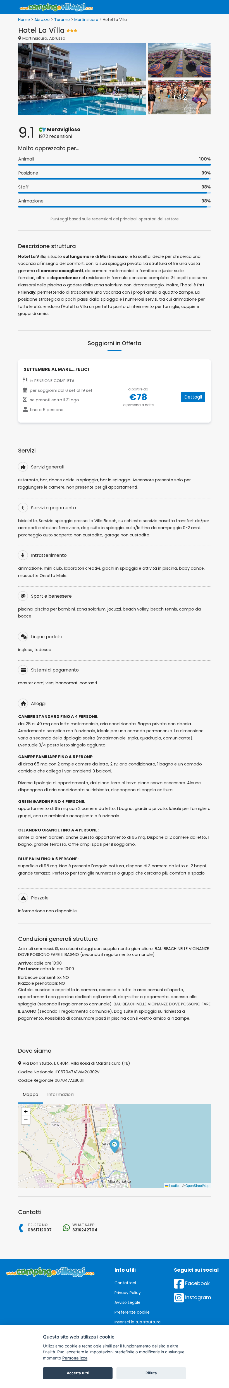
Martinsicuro (86, 19)
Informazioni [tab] (60, 1094)
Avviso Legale (127, 1302)
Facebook (197, 1283)
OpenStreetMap (197, 1185)
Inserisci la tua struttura (138, 1322)
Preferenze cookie (132, 1312)
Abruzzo (42, 19)
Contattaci (125, 1283)
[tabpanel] (114, 1146)
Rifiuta (151, 1373)
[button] (114, 1146)
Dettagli (193, 397)
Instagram (197, 1297)
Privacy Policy (128, 1292)
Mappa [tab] (30, 1094)
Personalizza (74, 1358)
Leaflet (174, 1185)
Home (24, 19)
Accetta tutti (78, 1373)
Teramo (62, 19)
